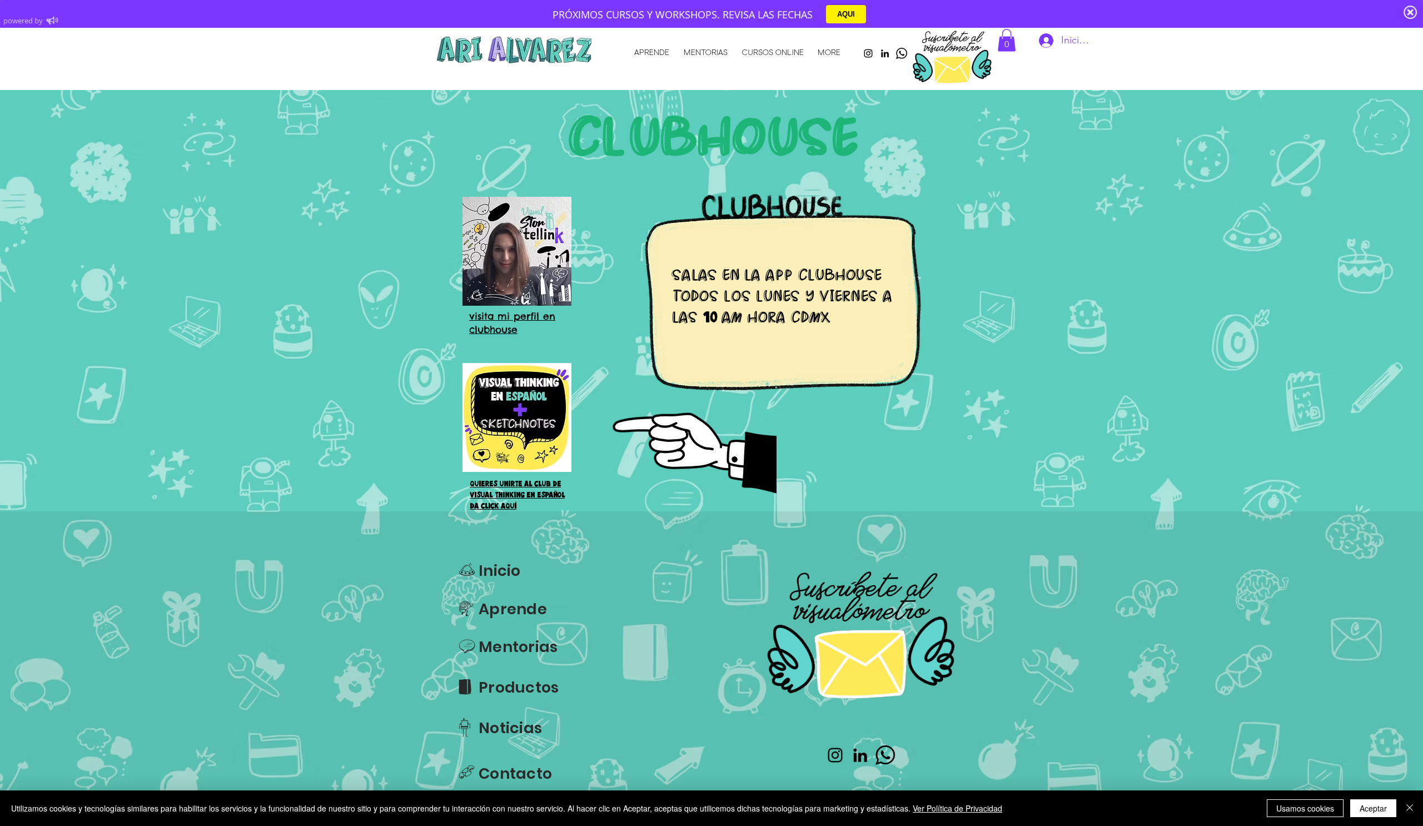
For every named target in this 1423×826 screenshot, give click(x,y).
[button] (1006, 40)
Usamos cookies (1305, 808)
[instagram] (868, 53)
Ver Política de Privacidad (957, 808)
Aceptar (1373, 808)
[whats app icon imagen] (901, 53)
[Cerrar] (1409, 808)
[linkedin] (884, 53)
